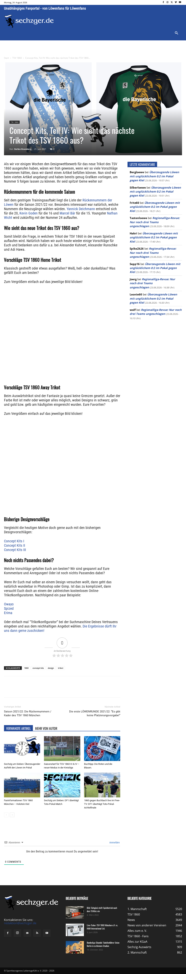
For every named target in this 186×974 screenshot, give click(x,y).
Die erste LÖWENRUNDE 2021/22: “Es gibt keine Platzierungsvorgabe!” (94, 713)
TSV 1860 (17, 57)
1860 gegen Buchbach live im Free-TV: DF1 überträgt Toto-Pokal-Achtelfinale (102, 804)
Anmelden (114, 842)
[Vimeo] (176, 2)
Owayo (9, 604)
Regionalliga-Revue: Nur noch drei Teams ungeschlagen (155, 222)
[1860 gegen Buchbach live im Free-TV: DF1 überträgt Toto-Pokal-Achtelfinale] (102, 785)
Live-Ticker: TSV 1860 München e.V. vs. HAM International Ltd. (102, 927)
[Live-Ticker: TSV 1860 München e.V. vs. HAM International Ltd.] (75, 930)
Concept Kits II (14, 545)
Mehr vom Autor (46, 728)
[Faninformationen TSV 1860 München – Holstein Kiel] (22, 785)
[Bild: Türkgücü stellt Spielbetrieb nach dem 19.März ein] (75, 912)
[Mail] (27, 933)
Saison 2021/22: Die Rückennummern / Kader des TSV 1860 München (27, 713)
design (51, 668)
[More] (72, 690)
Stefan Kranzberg (22, 149)
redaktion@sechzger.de (20, 923)
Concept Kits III (15, 550)
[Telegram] (63, 690)
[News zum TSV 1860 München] (29, 21)
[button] (176, 33)
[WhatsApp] (46, 690)
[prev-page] (6, 815)
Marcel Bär (67, 213)
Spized (9, 608)
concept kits (38, 668)
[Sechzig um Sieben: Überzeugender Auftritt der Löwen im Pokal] (22, 748)
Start (6, 57)
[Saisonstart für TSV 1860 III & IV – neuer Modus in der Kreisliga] (62, 748)
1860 (26, 668)
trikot (60, 668)
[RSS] (37, 933)
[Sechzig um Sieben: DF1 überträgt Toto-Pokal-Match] (62, 785)
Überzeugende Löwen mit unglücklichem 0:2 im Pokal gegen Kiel (154, 176)
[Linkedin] (54, 690)
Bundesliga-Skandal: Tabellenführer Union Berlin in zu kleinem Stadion (103, 944)
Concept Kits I (14, 541)
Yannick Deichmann (81, 209)
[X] (172, 2)
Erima (8, 613)
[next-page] (12, 815)
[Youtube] (180, 2)
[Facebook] (163, 2)
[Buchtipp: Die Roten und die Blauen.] (102, 748)
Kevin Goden (28, 213)
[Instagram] (167, 2)
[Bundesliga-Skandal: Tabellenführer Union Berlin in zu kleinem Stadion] (75, 947)
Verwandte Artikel (18, 728)
